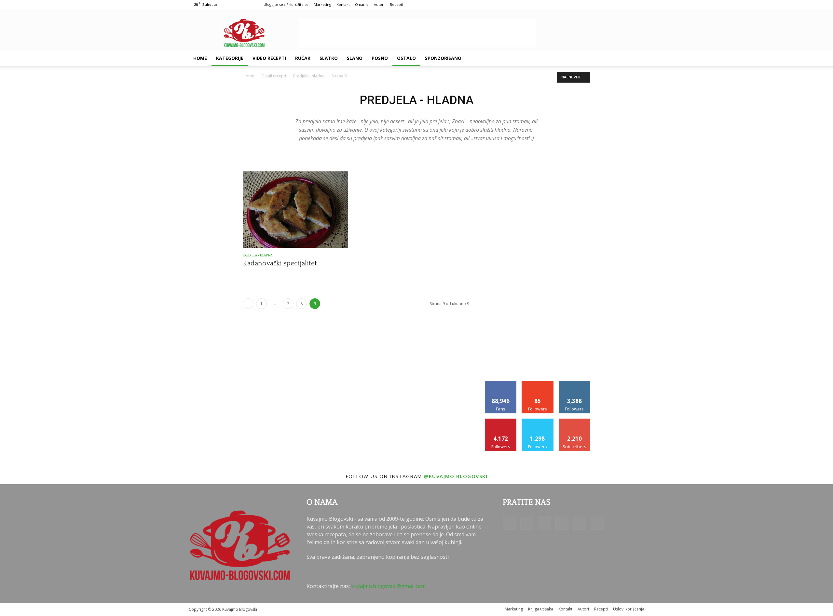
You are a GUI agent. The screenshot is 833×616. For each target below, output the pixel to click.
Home (200, 58)
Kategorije (229, 58)
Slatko (329, 58)
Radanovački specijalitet (280, 263)
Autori (379, 4)
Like (501, 383)
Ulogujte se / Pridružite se (286, 4)
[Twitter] (611, 58)
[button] (636, 58)
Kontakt (343, 4)
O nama (362, 4)
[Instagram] (589, 58)
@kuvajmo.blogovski (455, 476)
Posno (380, 58)
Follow (537, 383)
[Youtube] (622, 58)
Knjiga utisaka (540, 609)
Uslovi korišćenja (628, 609)
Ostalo (406, 58)
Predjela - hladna (308, 76)
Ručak (302, 58)
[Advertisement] (417, 32)
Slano (354, 58)
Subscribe (575, 421)
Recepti (396, 4)
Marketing (322, 4)
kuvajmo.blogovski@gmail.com (388, 586)
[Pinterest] (600, 58)
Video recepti (269, 58)
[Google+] (578, 58)
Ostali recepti (273, 76)
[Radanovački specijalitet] (295, 209)
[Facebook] (567, 58)
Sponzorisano (443, 58)
